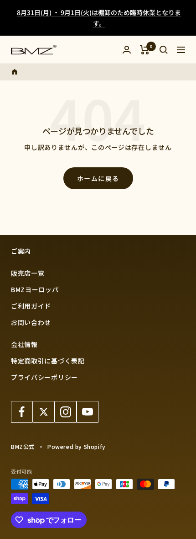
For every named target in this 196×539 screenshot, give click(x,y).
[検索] (164, 50)
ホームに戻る (98, 178)
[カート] (145, 49)
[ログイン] (127, 49)
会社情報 (24, 344)
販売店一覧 (28, 273)
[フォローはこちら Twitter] (44, 412)
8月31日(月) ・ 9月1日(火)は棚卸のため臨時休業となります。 (99, 18)
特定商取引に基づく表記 (48, 360)
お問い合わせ (31, 322)
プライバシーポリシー (44, 377)
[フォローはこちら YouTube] (87, 412)
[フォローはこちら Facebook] (22, 412)
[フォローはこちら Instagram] (66, 412)
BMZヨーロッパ (35, 289)
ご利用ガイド (31, 305)
